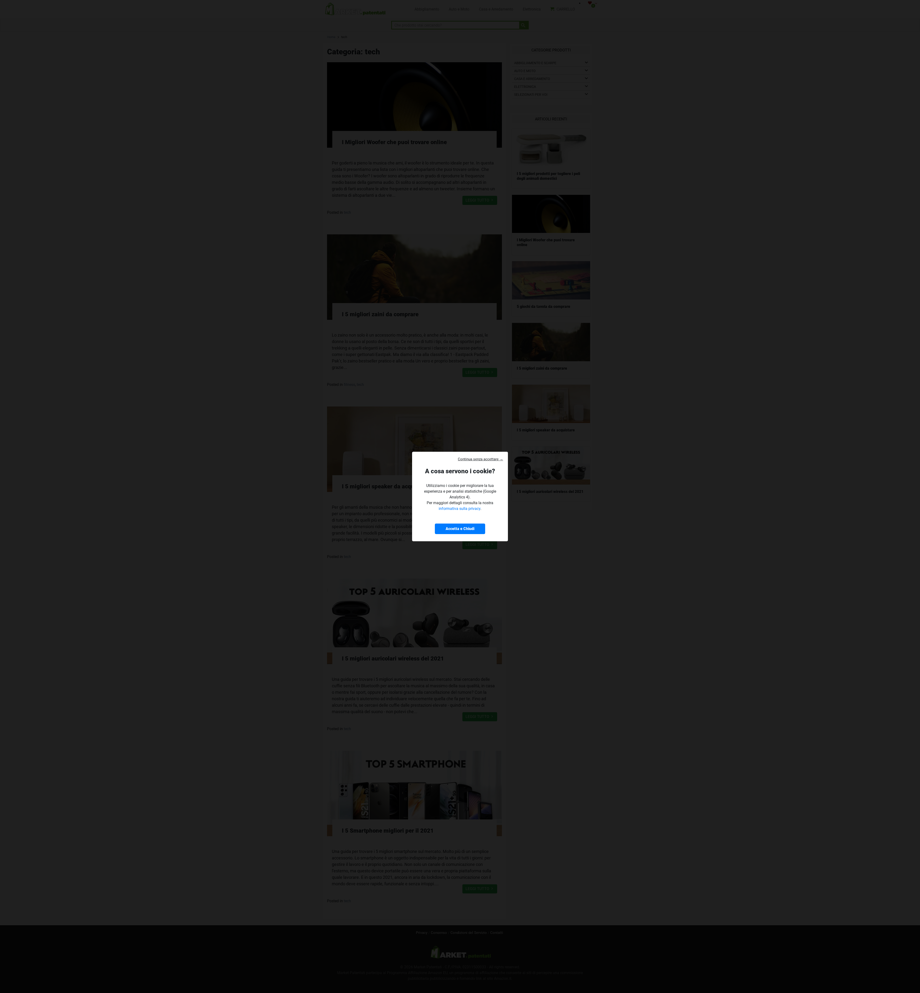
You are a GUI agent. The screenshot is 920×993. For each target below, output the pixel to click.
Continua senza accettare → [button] (480, 459)
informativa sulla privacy (459, 508)
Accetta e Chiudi (460, 528)
